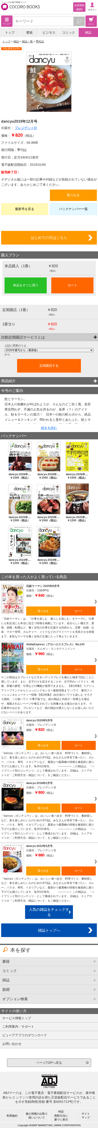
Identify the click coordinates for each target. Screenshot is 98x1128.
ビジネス (49, 32)
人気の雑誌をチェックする (49, 912)
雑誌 (88, 32)
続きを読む (49, 428)
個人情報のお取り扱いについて (37, 1115)
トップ (10, 32)
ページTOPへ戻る (49, 1062)
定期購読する (49, 365)
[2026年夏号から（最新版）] (49, 350)
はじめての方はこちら (49, 237)
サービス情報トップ (16, 1018)
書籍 (29, 32)
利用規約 (12, 1115)
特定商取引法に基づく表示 (61, 1115)
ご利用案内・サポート (18, 1026)
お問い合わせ (11, 1044)
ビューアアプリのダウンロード (24, 1035)
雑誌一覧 (28, 41)
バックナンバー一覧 (73, 209)
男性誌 (40, 41)
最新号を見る (24, 209)
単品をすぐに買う (26, 285)
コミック (68, 32)
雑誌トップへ (49, 930)
